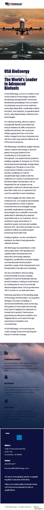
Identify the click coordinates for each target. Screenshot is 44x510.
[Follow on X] (13, 437)
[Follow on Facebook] (7, 437)
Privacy (35, 507)
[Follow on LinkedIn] (19, 437)
